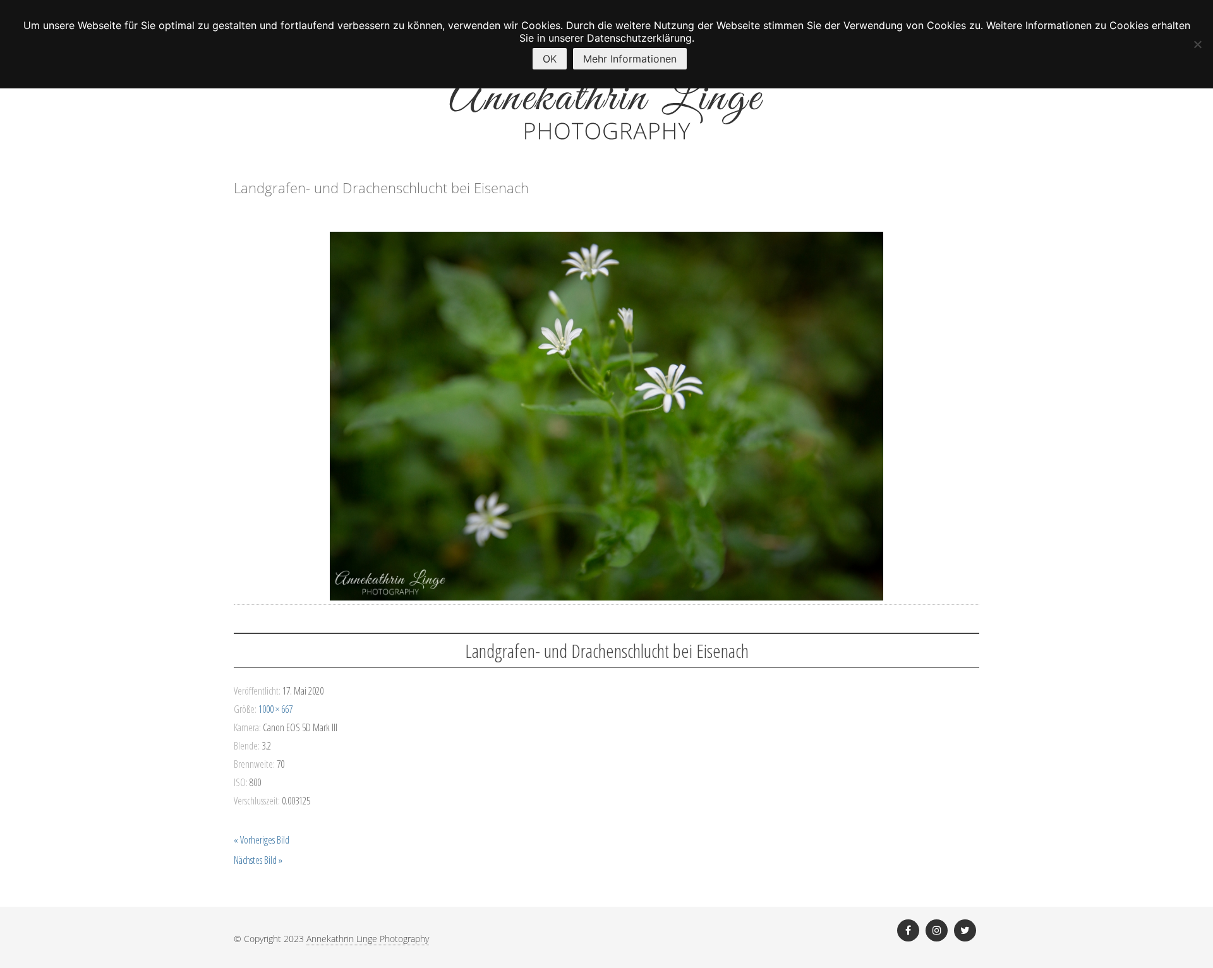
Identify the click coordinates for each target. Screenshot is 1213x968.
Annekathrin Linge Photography (367, 939)
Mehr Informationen (630, 58)
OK (550, 58)
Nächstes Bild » (258, 860)
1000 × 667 (275, 709)
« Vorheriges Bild (261, 840)
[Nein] (1197, 44)
